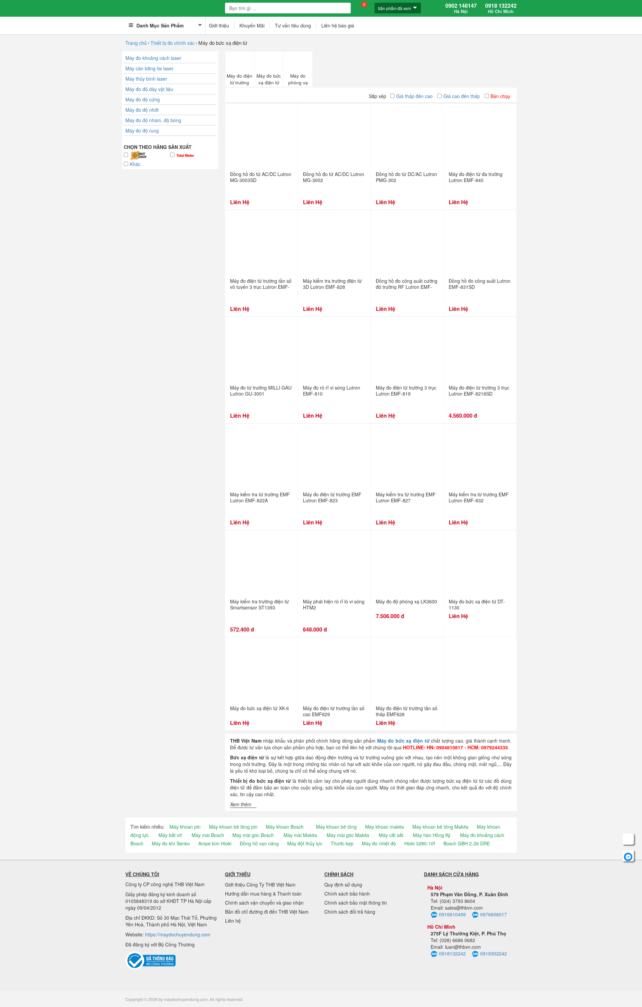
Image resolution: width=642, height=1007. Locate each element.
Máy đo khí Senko (171, 843)
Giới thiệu (219, 25)
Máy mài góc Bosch (253, 835)
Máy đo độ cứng (142, 99)
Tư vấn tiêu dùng (293, 25)
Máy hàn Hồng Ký (431, 835)
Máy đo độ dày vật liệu (149, 89)
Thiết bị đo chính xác (172, 42)
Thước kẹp (342, 843)
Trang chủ (136, 42)
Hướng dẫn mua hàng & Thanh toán (263, 893)
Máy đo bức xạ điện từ (268, 79)
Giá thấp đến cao (414, 96)
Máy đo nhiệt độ (379, 843)
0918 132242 (501, 8)
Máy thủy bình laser (146, 78)
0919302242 (493, 953)
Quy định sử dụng (343, 884)
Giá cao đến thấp (461, 96)
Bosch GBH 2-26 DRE (466, 843)
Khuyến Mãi (251, 25)
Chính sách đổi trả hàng (349, 911)
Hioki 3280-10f (419, 843)
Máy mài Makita (300, 835)
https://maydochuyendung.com (177, 934)
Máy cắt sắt (391, 835)
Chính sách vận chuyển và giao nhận (264, 902)
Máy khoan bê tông (336, 826)
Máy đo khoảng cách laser (153, 58)
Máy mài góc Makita (348, 835)
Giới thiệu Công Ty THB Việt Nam (260, 884)
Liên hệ (233, 920)
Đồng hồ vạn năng (259, 843)
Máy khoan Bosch (285, 826)
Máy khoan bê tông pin (233, 826)
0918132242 (452, 953)
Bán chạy (500, 96)
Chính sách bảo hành (347, 893)
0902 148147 (461, 8)
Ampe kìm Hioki (214, 843)
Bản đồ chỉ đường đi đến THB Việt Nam (267, 911)
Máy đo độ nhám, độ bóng (153, 120)
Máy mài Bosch (208, 835)
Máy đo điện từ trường (239, 79)
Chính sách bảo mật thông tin (355, 902)
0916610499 (452, 914)
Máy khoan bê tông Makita (440, 826)
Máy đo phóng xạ (298, 79)
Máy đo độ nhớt (141, 109)
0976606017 (493, 914)
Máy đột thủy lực (304, 843)
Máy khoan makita (384, 826)
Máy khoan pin (185, 826)
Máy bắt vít (170, 835)
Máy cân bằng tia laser (149, 68)
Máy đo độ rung (142, 130)
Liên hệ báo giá (337, 25)
